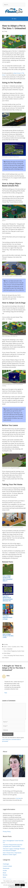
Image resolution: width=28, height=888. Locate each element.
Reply (5, 692)
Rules (4, 877)
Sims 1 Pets (20, 646)
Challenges (6, 864)
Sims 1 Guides (12, 646)
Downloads (6, 868)
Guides (6, 644)
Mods (4, 873)
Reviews (5, 875)
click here (18, 798)
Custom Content (7, 866)
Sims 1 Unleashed (7, 649)
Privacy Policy (7, 831)
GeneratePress (22, 885)
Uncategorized (7, 879)
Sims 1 (6, 646)
